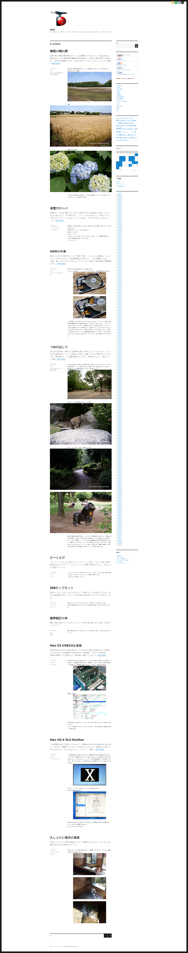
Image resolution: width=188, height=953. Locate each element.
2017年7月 (119, 346)
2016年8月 (119, 363)
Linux (51, 227)
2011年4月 (119, 461)
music (51, 574)
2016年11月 (119, 358)
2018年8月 (119, 326)
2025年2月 (119, 221)
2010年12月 (119, 468)
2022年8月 (119, 263)
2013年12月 (119, 412)
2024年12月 (119, 224)
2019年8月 (119, 307)
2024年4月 (119, 236)
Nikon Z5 (126, 125)
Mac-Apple (52, 662)
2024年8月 (119, 230)
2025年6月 (119, 215)
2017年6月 (119, 347)
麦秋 (58, 74)
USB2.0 (55, 664)
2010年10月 (119, 471)
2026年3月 (119, 201)
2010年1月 (119, 484)
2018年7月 (119, 327)
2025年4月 (119, 218)
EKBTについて (120, 557)
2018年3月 (119, 334)
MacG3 (51, 664)
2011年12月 (119, 449)
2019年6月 (119, 310)
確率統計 (52, 634)
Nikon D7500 (129, 123)
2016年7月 (119, 364)
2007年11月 (119, 525)
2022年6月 (119, 266)
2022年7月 (119, 264)
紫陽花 (55, 74)
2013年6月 (119, 421)
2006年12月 (120, 541)
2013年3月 (119, 426)
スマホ (54, 852)
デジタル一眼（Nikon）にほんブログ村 (125, 74)
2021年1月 (119, 281)
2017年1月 (119, 355)
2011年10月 (119, 452)
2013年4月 (119, 424)
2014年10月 (119, 397)
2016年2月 (119, 372)
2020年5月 (119, 293)
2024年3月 (119, 238)
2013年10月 (119, 415)
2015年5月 (119, 386)
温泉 (57, 852)
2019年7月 (119, 309)
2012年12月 (119, 431)
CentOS (121, 118)
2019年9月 (119, 306)
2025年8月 (119, 212)
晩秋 (125, 138)
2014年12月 (119, 394)
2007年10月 (119, 526)
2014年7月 (119, 401)
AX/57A (117, 118)
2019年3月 (119, 315)
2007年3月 (119, 537)
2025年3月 (119, 220)
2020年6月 (119, 292)
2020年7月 (119, 290)
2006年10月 (120, 543)
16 (117, 162)
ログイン (119, 181)
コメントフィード (121, 184)
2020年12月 (119, 283)
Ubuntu (124, 129)
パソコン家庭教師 (121, 558)
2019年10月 (119, 304)
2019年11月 (119, 303)
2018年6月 (119, 329)
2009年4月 (119, 498)
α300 (54, 72)
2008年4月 (119, 517)
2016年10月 (119, 360)
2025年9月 (119, 210)
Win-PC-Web (56, 227)
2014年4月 (119, 406)
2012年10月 (119, 434)
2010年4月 (119, 480)
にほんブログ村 (126, 55)
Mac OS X (58, 758)
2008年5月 (119, 515)
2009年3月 (119, 500)
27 (130, 165)
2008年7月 (119, 512)
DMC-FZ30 (120, 120)
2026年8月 (119, 193)
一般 (51, 632)
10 (120, 160)
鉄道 (118, 109)
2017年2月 (119, 354)
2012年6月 (119, 440)
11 (123, 160)
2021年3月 (119, 278)
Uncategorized (120, 96)
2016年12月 (119, 357)
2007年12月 (119, 523)
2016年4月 (119, 369)
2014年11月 (119, 395)
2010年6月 (119, 477)
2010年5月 (119, 478)
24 (120, 165)
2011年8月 (119, 455)
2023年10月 (119, 246)
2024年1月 (119, 241)
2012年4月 (119, 443)
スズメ (127, 132)
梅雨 (52, 74)
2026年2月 (119, 203)
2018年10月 (119, 323)
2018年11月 (119, 321)
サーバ (51, 229)
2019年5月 (119, 312)
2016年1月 (119, 374)
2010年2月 (119, 483)
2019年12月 (119, 301)
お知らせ (119, 555)
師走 (131, 135)
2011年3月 (119, 463)
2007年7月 (119, 531)
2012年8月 (119, 437)
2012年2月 (119, 446)
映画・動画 (119, 106)
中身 (60, 273)
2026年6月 (119, 196)
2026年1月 (119, 204)
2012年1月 (119, 448)
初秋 (124, 135)
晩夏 (123, 137)
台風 (127, 135)
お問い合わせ (120, 561)
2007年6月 (119, 532)
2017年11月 (119, 340)
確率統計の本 (59, 618)
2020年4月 (119, 295)
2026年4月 (119, 200)
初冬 (117, 135)
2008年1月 (119, 521)
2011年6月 (119, 458)
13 (130, 160)
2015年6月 (119, 384)
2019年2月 (119, 317)
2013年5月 (119, 423)
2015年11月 (119, 377)
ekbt (52, 29)
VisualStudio (120, 98)
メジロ (132, 132)
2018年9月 (119, 324)
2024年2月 (119, 240)
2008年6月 (119, 514)
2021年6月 (119, 273)
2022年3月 (119, 270)
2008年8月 (119, 511)
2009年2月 (119, 501)
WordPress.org (120, 186)
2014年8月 (119, 400)
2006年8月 (119, 545)
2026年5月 (119, 198)
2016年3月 (119, 371)
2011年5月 (119, 460)
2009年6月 (119, 495)
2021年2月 (119, 280)
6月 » (133, 170)
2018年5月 (119, 330)
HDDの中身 (58, 251)
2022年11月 (119, 260)
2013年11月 (119, 414)
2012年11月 (119, 432)
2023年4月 (119, 255)
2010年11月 (119, 469)
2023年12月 (119, 243)
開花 (124, 140)
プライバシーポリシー (122, 563)
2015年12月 (119, 375)
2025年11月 (119, 207)
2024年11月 (119, 226)
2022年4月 (119, 269)
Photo (51, 70)
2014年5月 (119, 404)
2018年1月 (119, 337)
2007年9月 (119, 528)
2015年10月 (119, 378)
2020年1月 (119, 300)
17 (120, 162)
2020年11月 (119, 284)
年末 (134, 135)
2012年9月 (119, 435)
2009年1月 (119, 503)
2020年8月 (119, 289)
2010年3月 (119, 481)
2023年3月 (119, 257)
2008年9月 (119, 509)
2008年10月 (119, 508)
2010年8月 (119, 474)
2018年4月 (119, 332)
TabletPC (119, 95)
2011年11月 (119, 451)
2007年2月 (119, 538)
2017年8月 (119, 344)
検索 (117, 43)
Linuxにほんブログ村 (121, 60)
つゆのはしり (59, 347)
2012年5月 (119, 441)
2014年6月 (119, 403)
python (119, 93)
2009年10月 (120, 489)
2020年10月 (119, 286)
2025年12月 (119, 206)
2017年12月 (119, 338)
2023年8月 (119, 249)
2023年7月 (119, 250)
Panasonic (133, 126)
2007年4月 (119, 535)
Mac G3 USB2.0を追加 (66, 645)
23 (117, 165)
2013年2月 (119, 427)
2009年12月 (120, 486)
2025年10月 (119, 209)
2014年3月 (119, 407)
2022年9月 (119, 261)
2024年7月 (119, 232)
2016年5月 (119, 367)
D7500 (131, 118)
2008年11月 (119, 506)
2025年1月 (119, 223)
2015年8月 (119, 381)
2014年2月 (119, 409)
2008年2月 (119, 520)
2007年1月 (119, 540)
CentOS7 (126, 118)
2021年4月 (119, 277)
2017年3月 (119, 352)
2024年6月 (119, 233)
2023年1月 (119, 258)
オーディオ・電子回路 (122, 101)
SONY (51, 72)
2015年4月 (119, 387)
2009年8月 (119, 492)
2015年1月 (119, 392)
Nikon (121, 123)
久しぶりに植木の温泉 (65, 837)
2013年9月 (119, 417)
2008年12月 (119, 505)
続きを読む (56, 63)
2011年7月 (119, 457)
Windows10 (130, 129)
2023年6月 (119, 252)
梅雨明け (135, 137)
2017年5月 (119, 349)
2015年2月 (119, 391)
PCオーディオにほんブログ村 (123, 69)
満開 (119, 140)
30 (117, 168)
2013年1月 (119, 429)
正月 (117, 140)
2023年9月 (119, 247)
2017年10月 (119, 341)
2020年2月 (119, 298)
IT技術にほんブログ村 (121, 65)
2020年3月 (119, 297)
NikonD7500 (120, 126)
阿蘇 (126, 140)
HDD (51, 273)
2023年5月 (119, 253)
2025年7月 (119, 213)
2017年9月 (119, 343)
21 (133, 162)
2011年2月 (119, 464)
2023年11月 (119, 244)
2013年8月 (119, 418)
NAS (117, 123)
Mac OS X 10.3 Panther (67, 739)
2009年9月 (119, 491)
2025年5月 (119, 216)
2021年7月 (119, 272)
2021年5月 (119, 275)
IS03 (51, 854)
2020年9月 (119, 287)
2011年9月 (119, 454)
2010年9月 (119, 472)
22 (136, 162)
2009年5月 (119, 497)
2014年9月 (119, 398)
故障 (59, 72)
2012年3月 (119, 444)
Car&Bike (119, 86)
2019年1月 (119, 318)
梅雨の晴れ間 (59, 51)
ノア (130, 132)
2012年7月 (119, 438)
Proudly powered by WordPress (71, 946)
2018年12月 (119, 320)
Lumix (133, 120)
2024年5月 (119, 235)
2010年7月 (119, 475)
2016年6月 (119, 366)
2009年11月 (119, 488)
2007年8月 (119, 529)
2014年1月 (119, 411)
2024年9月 (119, 229)
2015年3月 (119, 389)
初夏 (57, 72)
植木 (53, 854)
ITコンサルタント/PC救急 (122, 560)
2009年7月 (119, 494)
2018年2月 (119, 335)
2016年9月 (119, 361)
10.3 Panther (53, 758)
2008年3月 (119, 518)
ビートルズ (57, 557)
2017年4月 (119, 350)
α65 (136, 129)
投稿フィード (120, 183)
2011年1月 (119, 466)
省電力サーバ (59, 208)
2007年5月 (119, 534)
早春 (117, 138)
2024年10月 (119, 227)
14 (133, 160)
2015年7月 (119, 383)
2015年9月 (119, 380)
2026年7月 (119, 195)
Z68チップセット (62, 588)
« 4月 (120, 170)
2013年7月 (119, 420)
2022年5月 (119, 267)
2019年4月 (119, 314)
